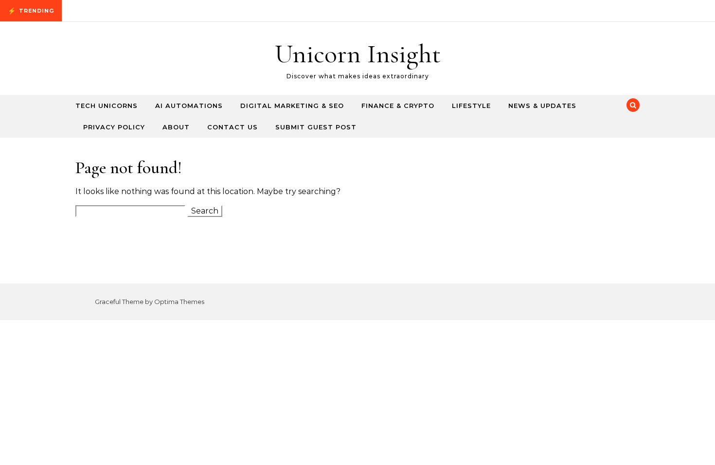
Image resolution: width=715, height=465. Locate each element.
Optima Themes (179, 301)
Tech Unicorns (106, 105)
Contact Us (232, 127)
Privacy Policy (114, 127)
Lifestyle (471, 105)
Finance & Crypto (397, 105)
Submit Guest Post (316, 127)
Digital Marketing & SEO (292, 105)
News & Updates (542, 105)
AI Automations (189, 105)
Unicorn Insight (358, 54)
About (176, 127)
